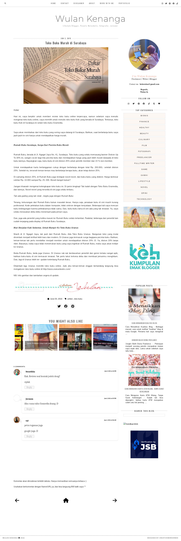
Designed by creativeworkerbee (162, 538)
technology (144, 199)
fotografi (144, 151)
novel (144, 187)
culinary (144, 139)
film (144, 145)
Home (53, 3)
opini (144, 193)
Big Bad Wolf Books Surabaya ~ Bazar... (100, 344)
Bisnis (144, 116)
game (144, 169)
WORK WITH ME (107, 3)
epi (27, 420)
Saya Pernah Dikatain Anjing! (32, 343)
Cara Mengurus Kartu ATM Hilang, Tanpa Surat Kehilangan (144, 390)
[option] (32, 337)
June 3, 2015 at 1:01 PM (110, 371)
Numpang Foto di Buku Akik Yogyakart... (66, 344)
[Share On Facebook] (66, 306)
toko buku (78, 299)
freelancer (144, 157)
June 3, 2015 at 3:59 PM (110, 398)
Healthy (144, 128)
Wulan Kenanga (90, 19)
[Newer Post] (17, 500)
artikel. (70, 299)
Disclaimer (79, 3)
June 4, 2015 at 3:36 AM (110, 420)
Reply (29, 387)
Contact (65, 3)
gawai (144, 175)
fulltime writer (144, 163)
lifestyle (144, 181)
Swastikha (30, 371)
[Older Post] (114, 500)
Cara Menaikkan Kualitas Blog (144, 323)
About (92, 3)
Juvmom (29, 399)
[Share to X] (59, 306)
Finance (144, 122)
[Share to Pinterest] (73, 306)
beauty (144, 133)
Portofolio (124, 3)
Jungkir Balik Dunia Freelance (144, 340)
